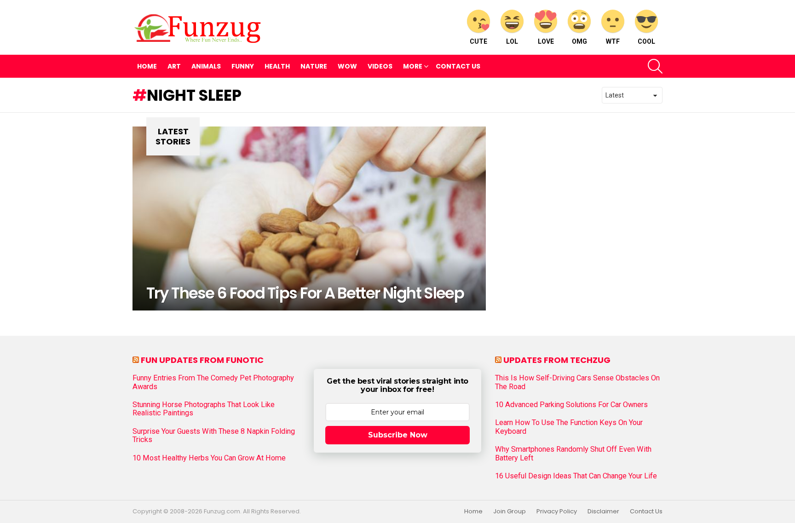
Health (277, 66)
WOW (347, 66)
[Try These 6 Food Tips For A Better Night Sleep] (309, 218)
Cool (646, 41)
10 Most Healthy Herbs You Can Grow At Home (209, 458)
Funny (242, 66)
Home (147, 66)
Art (174, 66)
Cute (478, 41)
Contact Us (458, 66)
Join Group (509, 511)
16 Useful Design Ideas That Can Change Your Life (576, 476)
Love (546, 41)
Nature (313, 66)
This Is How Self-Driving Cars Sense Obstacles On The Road (577, 382)
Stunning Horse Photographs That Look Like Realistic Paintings (203, 409)
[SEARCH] (655, 66)
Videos (380, 66)
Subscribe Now (397, 435)
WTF (613, 41)
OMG (579, 41)
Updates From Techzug (557, 360)
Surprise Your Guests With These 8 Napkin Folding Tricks (213, 435)
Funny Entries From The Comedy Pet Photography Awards (213, 382)
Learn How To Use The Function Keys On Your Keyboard (569, 427)
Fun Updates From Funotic (202, 360)
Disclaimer (603, 511)
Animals (206, 66)
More (412, 66)
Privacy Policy (556, 511)
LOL (512, 41)
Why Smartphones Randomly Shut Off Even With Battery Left (573, 453)
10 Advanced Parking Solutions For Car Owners (571, 405)
